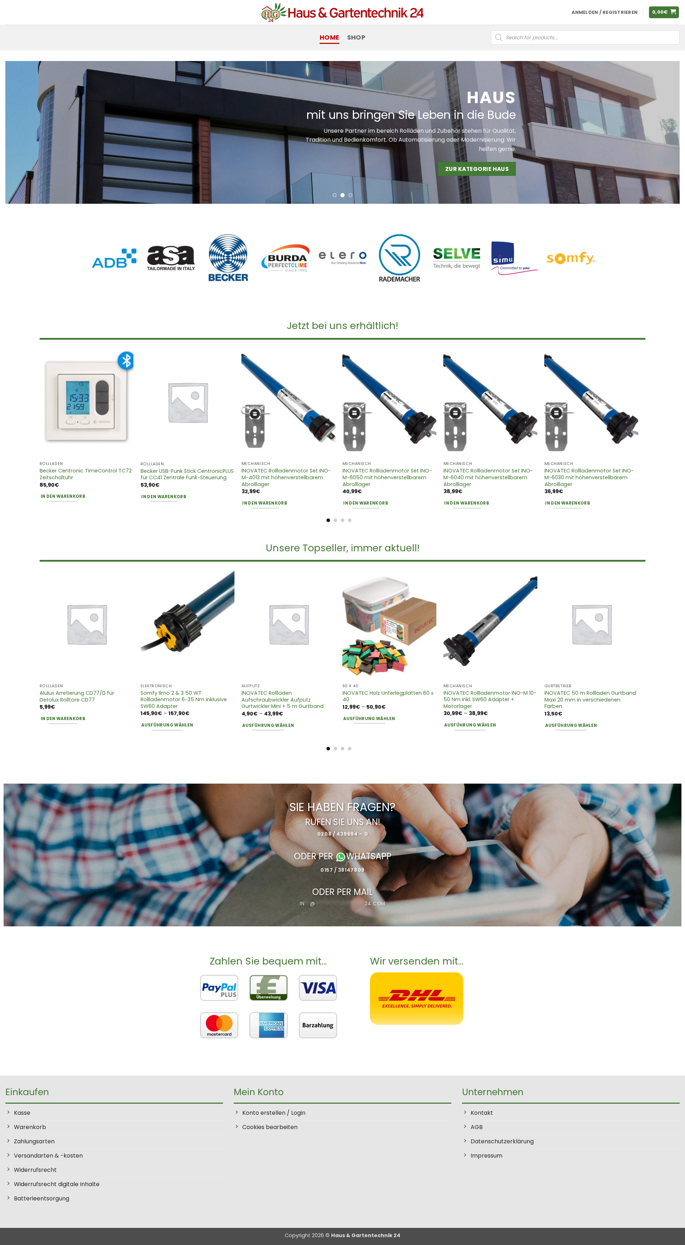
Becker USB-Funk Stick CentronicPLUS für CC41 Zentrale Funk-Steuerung (187, 474)
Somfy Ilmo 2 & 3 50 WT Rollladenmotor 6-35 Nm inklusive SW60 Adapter (184, 700)
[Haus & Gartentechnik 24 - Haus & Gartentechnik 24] (342, 12)
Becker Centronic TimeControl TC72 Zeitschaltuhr (86, 474)
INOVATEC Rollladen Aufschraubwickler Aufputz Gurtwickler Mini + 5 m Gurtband (283, 700)
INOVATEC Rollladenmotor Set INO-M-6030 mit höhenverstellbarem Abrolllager (589, 477)
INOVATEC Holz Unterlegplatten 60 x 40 (387, 696)
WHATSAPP (368, 856)
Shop (356, 37)
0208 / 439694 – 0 (342, 833)
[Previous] (27, 132)
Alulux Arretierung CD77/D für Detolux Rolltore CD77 (77, 696)
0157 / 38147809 (342, 869)
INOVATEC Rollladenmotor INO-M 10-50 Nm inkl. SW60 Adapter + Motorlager (490, 700)
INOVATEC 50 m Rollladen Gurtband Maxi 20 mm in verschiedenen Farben (590, 700)
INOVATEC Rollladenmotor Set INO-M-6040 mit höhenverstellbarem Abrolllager (488, 477)
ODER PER (314, 856)
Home (329, 37)
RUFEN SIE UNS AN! (342, 822)
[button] (664, 12)
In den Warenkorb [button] (63, 496)
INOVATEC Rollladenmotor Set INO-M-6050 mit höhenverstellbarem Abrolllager (387, 477)
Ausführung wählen (167, 725)
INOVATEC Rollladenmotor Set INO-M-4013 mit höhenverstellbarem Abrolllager (286, 477)
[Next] (657, 132)
